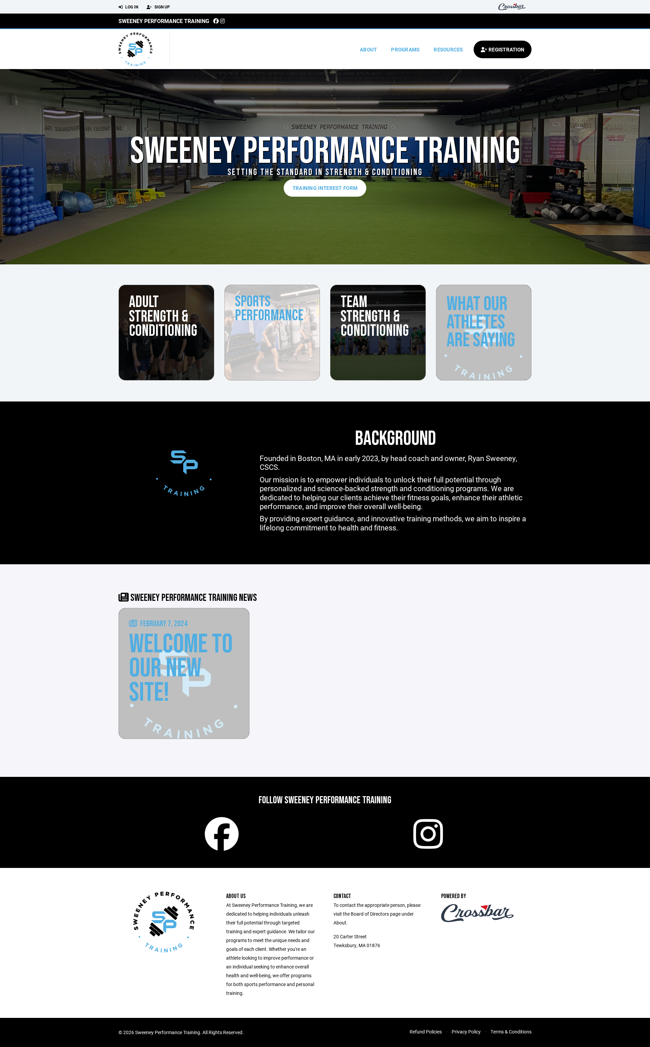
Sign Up (161, 6)
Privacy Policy (466, 1031)
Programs (405, 49)
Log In (131, 6)
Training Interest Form (325, 187)
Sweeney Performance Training (163, 20)
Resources (448, 49)
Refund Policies (426, 1031)
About (368, 49)
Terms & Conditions (511, 1031)
